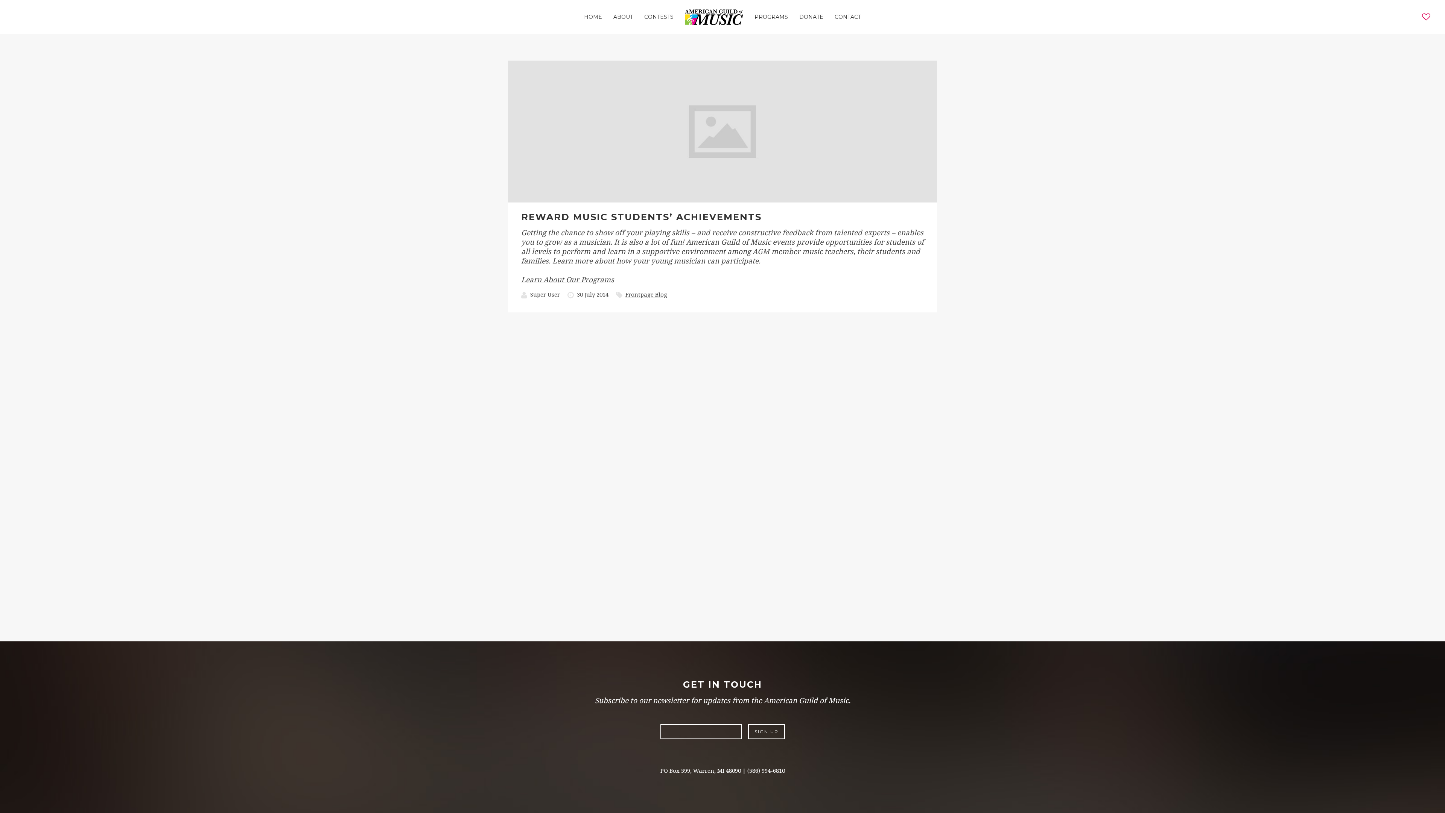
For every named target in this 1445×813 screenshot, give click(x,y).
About (623, 17)
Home (593, 17)
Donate (811, 17)
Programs (771, 17)
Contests (659, 17)
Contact (848, 17)
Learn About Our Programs (567, 280)
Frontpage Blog (646, 294)
